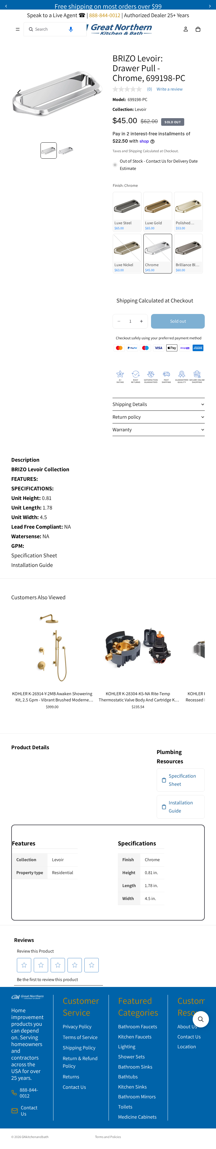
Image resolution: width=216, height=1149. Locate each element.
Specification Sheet (34, 555)
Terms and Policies (108, 1137)
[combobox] (55, 29)
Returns (71, 1076)
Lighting (126, 1046)
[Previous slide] (6, 6)
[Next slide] (210, 6)
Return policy (126, 417)
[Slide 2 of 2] (66, 150)
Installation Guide (32, 565)
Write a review (170, 89)
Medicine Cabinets (137, 1117)
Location (186, 1046)
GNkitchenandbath (35, 1137)
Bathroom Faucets (137, 1026)
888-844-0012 (29, 1093)
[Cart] (198, 29)
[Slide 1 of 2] (48, 150)
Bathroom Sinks (135, 1066)
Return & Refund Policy (80, 1062)
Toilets (125, 1106)
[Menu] (17, 29)
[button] (71, 29)
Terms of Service (80, 1037)
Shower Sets (131, 1056)
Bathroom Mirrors (137, 1096)
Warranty (122, 429)
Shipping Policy (79, 1047)
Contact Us (29, 1110)
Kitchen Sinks (132, 1086)
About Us (187, 1026)
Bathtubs (128, 1076)
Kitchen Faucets (134, 1036)
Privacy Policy (77, 1026)
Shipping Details (129, 404)
